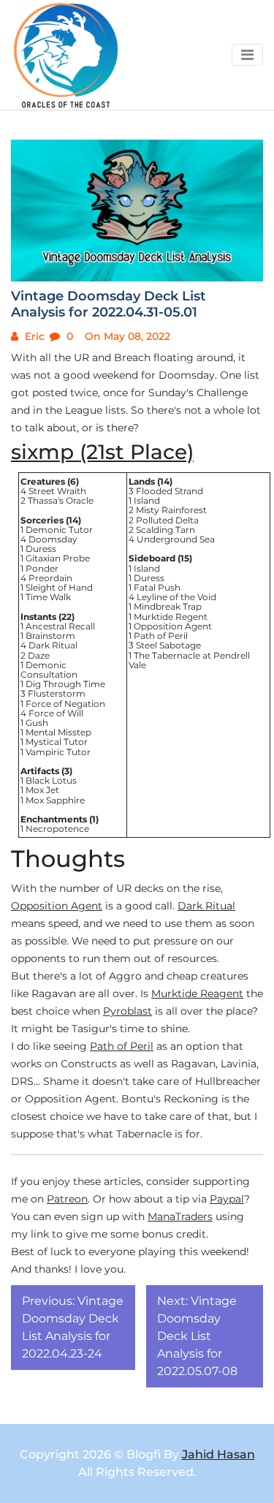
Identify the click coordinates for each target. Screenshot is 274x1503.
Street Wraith (57, 490)
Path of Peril (161, 635)
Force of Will (55, 713)
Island (147, 500)
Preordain (50, 577)
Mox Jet (42, 789)
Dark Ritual (52, 645)
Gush (37, 722)
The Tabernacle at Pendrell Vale (189, 660)
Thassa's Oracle (61, 500)
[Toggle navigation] (247, 55)
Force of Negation (65, 703)
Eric (33, 336)
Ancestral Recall (60, 626)
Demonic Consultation (48, 669)
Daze (39, 655)
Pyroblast (127, 1011)
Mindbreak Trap (168, 606)
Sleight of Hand (59, 587)
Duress (41, 548)
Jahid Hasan (218, 1454)
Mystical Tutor (57, 741)
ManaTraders (180, 1216)
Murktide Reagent (197, 993)
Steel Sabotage (168, 645)
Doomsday (52, 539)
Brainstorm (50, 635)
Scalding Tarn (165, 529)
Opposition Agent (173, 626)
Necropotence (57, 828)
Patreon (67, 1198)
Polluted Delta (167, 520)
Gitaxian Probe (58, 558)
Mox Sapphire (55, 800)
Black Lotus (51, 780)
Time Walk (48, 596)
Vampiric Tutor (58, 751)
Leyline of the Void (176, 596)
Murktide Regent (171, 616)
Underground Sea (176, 539)
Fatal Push (157, 587)
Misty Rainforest (171, 509)
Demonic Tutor (59, 529)
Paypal (227, 1198)
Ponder (42, 568)
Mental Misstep (58, 732)
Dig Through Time (65, 683)
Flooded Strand (169, 490)
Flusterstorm (56, 693)
